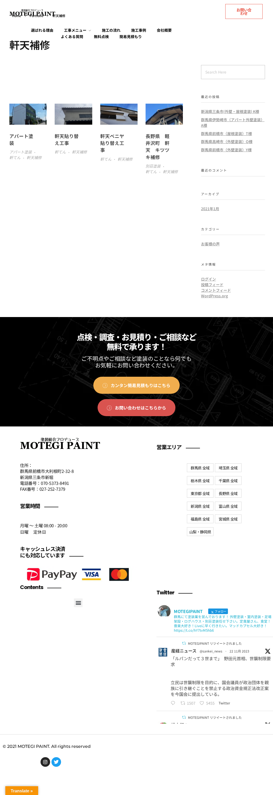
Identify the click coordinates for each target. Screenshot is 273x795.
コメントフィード (216, 290)
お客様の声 (210, 243)
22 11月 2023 (239, 651)
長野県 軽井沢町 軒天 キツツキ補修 (158, 146)
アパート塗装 (20, 152)
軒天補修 (34, 157)
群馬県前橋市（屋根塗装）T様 (226, 133)
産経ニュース (183, 650)
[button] (78, 602)
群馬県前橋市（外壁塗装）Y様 (226, 149)
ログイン (208, 279)
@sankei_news (211, 651)
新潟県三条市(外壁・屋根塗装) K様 (230, 111)
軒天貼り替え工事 (67, 139)
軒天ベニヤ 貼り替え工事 (114, 143)
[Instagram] (45, 762)
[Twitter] (56, 762)
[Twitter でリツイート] (184, 643)
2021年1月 (210, 208)
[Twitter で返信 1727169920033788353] (174, 703)
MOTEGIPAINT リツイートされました (215, 643)
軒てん (15, 157)
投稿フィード (212, 284)
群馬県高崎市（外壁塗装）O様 (226, 141)
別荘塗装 (153, 166)
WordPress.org (214, 295)
